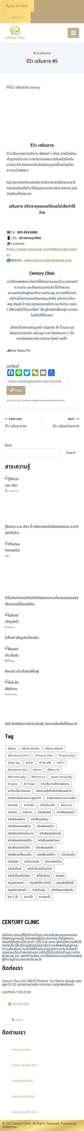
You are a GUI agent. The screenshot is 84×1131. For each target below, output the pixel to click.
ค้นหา (8, 445)
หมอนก (44, 400)
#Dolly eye (14, 763)
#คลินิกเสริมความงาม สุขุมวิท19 (24, 798)
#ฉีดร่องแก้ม (68, 854)
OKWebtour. (10, 1127)
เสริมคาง (53, 400)
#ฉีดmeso (66, 805)
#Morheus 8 (38, 777)
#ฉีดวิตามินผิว (31, 861)
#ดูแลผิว (60, 876)
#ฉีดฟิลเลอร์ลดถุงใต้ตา (20, 840)
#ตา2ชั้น (28, 897)
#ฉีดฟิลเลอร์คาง (16, 819)
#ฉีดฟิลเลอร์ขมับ (66, 812)
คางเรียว (35, 400)
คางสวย (27, 400)
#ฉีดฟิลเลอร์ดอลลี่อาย (19, 826)
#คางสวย (13, 805)
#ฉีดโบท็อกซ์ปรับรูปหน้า (39, 869)
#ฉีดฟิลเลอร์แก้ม (45, 847)
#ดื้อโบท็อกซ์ (43, 876)
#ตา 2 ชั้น (13, 897)
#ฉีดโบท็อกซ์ (14, 869)
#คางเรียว (29, 805)
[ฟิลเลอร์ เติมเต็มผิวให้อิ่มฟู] (12, 653)
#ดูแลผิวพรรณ (16, 883)
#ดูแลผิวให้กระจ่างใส (40, 883)
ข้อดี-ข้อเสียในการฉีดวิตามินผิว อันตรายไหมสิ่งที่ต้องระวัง (41, 724)
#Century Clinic (44, 755)
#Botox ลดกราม (54, 748)
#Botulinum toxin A (19, 755)
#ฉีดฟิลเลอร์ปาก (45, 826)
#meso (37, 770)
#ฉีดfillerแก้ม (47, 805)
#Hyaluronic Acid (18, 770)
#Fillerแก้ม (45, 763)
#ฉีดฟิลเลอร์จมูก (40, 819)
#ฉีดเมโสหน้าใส (53, 861)
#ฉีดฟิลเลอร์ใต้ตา (46, 854)
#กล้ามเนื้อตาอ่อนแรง (19, 791)
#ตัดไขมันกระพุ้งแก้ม (62, 890)
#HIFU (60, 763)
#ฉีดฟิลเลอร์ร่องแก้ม (50, 833)
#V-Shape (29, 784)
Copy (18, 390)
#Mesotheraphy (17, 777)
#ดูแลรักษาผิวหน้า (17, 890)
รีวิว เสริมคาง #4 (16, 423)
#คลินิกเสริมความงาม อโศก (61, 798)
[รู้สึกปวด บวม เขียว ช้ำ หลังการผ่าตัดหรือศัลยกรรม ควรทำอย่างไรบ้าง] (12, 483)
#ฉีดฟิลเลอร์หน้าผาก (49, 840)
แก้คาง (61, 400)
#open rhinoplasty (61, 777)
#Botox (12, 748)
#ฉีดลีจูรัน (13, 861)
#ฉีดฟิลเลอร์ (44, 812)
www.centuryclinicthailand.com (47, 260)
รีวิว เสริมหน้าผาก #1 (66, 423)
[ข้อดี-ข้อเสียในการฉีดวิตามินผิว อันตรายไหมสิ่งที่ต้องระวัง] (12, 687)
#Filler (29, 763)
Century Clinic (14, 400)
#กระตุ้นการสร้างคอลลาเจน (55, 784)
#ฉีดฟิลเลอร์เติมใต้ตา (19, 847)
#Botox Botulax (31, 748)
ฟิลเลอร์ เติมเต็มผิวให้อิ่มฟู (22, 671)
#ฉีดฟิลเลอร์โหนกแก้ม (19, 854)
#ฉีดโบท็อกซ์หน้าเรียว (19, 876)
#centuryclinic (67, 755)
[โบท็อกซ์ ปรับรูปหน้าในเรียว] (12, 620)
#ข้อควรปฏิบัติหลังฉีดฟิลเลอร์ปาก (54, 791)
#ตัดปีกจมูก (38, 890)
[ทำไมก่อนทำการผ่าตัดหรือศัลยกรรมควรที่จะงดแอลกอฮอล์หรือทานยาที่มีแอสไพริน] (12, 549)
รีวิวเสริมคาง (42, 53)
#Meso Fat (53, 770)
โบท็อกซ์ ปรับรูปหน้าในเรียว (22, 638)
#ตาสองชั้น (45, 897)
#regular (13, 784)
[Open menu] (73, 33)
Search (70, 453)
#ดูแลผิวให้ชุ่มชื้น (65, 883)
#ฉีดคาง (12, 812)
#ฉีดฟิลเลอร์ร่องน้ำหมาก (21, 833)
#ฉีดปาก (27, 812)
